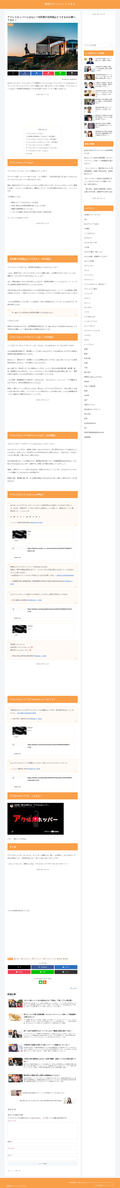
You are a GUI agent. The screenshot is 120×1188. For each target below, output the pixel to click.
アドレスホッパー (38, 958)
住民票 (60, 958)
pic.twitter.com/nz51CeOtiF (26, 713)
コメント (11, 1121)
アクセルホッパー (27, 958)
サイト (9, 1155)
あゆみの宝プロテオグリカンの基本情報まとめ (98, 151)
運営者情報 (73, 1182)
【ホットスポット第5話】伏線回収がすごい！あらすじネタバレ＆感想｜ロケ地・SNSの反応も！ (98, 181)
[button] (72, 73)
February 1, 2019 (35, 600)
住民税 (66, 958)
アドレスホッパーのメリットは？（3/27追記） (42, 139)
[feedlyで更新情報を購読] (40, 982)
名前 (10, 1141)
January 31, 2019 (36, 522)
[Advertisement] (42, 111)
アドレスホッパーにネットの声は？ (39, 145)
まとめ (30, 153)
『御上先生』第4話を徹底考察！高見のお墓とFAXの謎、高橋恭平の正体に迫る (98, 190)
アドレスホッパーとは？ (35, 133)
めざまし (18, 958)
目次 (40, 129)
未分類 (11, 958)
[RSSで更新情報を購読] (44, 982)
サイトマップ (109, 1182)
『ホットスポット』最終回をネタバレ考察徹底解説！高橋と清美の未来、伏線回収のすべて (98, 171)
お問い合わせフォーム (84, 1182)
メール (10, 1148)
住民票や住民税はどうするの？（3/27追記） (42, 136)
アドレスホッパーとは (50, 958)
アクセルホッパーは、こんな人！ (38, 150)
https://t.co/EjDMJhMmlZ (65, 575)
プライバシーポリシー (98, 1182)
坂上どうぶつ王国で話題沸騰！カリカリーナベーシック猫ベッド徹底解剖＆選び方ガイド (98, 160)
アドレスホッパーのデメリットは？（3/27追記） (43, 142)
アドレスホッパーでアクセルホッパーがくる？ (42, 148)
